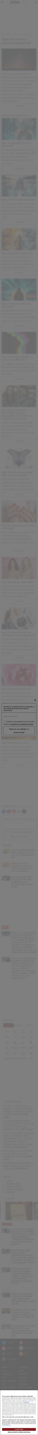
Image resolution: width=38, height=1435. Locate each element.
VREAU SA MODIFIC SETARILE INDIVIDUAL (19, 1432)
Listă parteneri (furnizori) (6, 1425)
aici (10, 1410)
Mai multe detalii (26, 1402)
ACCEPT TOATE (19, 1429)
